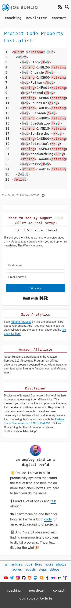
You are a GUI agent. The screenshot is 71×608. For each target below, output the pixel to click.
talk (53, 500)
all (6, 564)
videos (54, 569)
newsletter (36, 18)
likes (38, 564)
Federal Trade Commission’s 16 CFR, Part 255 (34, 421)
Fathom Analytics (21, 321)
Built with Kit (35, 298)
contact (59, 18)
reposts (30, 569)
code (48, 518)
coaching (13, 18)
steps (43, 569)
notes (49, 564)
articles (16, 564)
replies (17, 569)
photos (61, 564)
